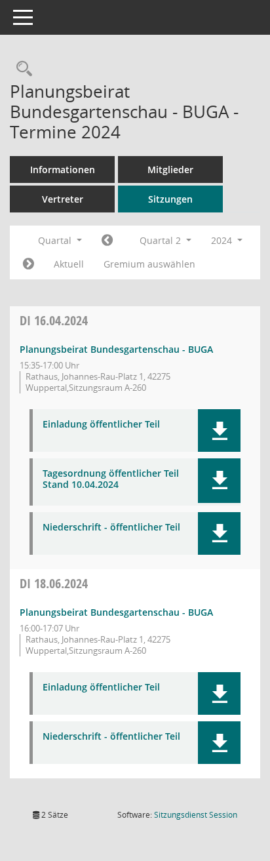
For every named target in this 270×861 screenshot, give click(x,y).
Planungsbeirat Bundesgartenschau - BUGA (116, 349)
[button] (219, 430)
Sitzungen (170, 199)
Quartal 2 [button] (161, 240)
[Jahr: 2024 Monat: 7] (28, 264)
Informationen (62, 169)
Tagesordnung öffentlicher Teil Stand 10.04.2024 (111, 479)
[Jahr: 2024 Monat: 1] (107, 240)
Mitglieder (170, 169)
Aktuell (69, 264)
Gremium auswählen (149, 264)
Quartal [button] (56, 240)
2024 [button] (223, 240)
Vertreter (62, 199)
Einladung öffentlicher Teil (101, 424)
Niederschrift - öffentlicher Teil (111, 527)
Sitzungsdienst (195, 814)
